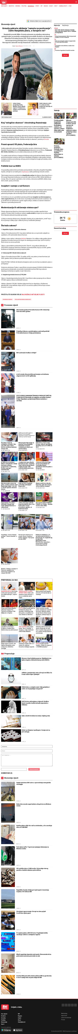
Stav (70, 6)
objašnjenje (25, 172)
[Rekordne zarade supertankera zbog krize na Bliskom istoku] (8, 813)
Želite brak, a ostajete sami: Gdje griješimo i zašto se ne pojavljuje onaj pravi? (36, 688)
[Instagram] (72, 1005)
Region (46, 6)
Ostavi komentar (34, 769)
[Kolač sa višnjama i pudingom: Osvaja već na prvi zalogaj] (11, 735)
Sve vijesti (4, 6)
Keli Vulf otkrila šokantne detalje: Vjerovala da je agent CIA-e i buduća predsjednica (65, 31)
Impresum (64, 1015)
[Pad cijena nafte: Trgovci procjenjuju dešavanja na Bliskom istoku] (8, 856)
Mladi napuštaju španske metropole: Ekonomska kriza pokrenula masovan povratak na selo (33, 955)
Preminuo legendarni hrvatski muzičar (64, 50)
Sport (37, 6)
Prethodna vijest (6, 117)
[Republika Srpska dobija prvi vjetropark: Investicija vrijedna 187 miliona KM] (8, 899)
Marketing (64, 1013)
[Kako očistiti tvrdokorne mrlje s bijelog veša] (11, 721)
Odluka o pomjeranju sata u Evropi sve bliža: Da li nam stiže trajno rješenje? (37, 673)
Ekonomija (31, 6)
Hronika (17, 6)
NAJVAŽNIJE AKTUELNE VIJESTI (33, 294)
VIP (41, 6)
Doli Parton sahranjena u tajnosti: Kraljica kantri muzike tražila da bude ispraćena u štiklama (35, 703)
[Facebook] (63, 1005)
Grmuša (46, 139)
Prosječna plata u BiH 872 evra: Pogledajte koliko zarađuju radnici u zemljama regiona (32, 933)
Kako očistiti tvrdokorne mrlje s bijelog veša (36, 716)
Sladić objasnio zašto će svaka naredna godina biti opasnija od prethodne (45, 106)
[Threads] (66, 1005)
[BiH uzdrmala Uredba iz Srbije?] (8, 362)
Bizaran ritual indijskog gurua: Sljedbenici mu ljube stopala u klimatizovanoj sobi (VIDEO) (36, 659)
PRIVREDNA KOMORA (7, 299)
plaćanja (23, 238)
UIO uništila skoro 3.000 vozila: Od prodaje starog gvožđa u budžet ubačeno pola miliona (32, 869)
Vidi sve (65, 55)
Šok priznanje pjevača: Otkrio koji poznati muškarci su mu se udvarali (65, 37)
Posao (63, 1019)
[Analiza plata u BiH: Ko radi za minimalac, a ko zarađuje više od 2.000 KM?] (8, 834)
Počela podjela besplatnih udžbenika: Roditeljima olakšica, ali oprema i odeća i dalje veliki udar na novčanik (59, 126)
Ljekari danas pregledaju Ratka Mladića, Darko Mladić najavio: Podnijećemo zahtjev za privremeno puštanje (19, 107)
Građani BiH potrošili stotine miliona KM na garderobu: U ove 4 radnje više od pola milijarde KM (34, 976)
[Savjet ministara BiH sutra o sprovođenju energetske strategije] (8, 791)
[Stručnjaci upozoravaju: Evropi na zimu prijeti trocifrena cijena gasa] (8, 920)
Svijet (51, 6)
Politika (24, 6)
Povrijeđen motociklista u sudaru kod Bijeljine (64, 46)
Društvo (11, 6)
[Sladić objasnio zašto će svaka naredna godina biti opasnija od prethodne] (33, 109)
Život (56, 6)
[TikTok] (69, 1005)
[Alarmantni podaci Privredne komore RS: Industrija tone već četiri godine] (8, 319)
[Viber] (75, 1005)
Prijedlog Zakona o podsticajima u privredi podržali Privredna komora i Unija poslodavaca (32, 332)
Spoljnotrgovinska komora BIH (23, 299)
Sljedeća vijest (47, 117)
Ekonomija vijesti (8, 24)
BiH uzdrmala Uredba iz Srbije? (26, 353)
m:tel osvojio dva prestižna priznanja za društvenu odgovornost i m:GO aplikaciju (32, 375)
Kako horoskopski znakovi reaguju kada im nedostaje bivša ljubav (65, 41)
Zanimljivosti (63, 6)
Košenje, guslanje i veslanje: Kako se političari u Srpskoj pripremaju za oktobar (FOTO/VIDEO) (58, 151)
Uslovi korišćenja (66, 1017)
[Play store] (6, 1030)
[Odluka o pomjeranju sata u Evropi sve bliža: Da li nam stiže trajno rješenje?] (11, 678)
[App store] (18, 1030)
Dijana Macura (19, 46)
